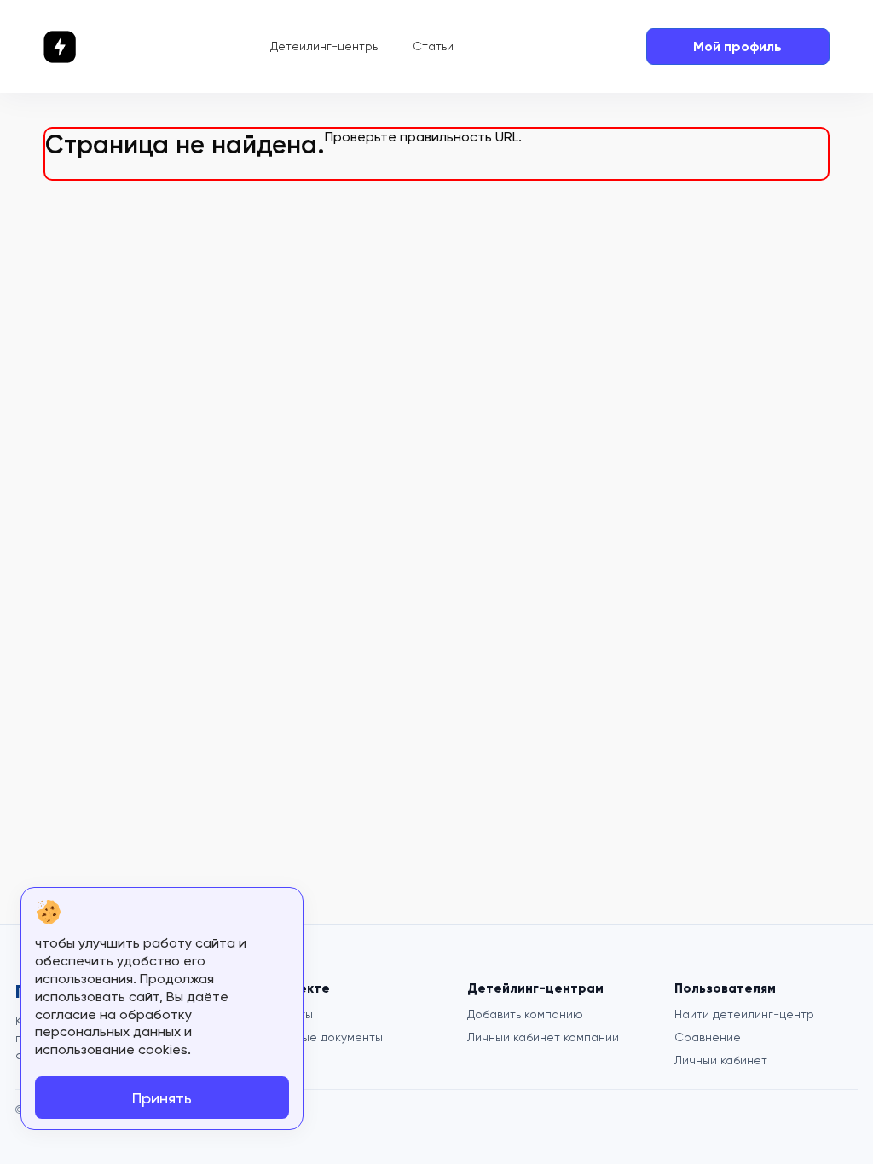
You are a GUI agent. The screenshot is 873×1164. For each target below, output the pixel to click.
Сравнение (707, 1037)
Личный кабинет (720, 1060)
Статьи (433, 46)
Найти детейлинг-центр (744, 1014)
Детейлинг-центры (325, 46)
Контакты (286, 1014)
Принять (162, 1098)
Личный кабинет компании (543, 1037)
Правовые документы (321, 1037)
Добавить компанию (525, 1014)
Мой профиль (737, 46)
